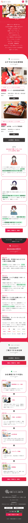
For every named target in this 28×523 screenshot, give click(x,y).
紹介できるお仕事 (18, 239)
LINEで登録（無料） (13, 511)
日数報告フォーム (18, 507)
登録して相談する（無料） (14, 230)
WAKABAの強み (9, 239)
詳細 (14, 98)
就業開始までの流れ (16, 241)
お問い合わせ (8, 507)
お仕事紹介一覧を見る (14, 140)
